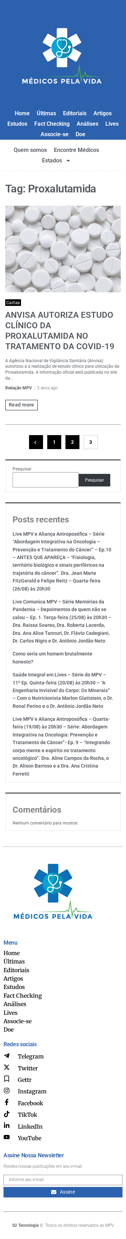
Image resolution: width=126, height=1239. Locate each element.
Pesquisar (22, 469)
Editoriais (74, 113)
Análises (87, 123)
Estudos (17, 123)
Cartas (13, 302)
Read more (21, 405)
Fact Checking (52, 123)
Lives (112, 123)
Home (22, 113)
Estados (52, 160)
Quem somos (30, 150)
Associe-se (55, 134)
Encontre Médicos (76, 150)
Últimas (46, 113)
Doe (80, 134)
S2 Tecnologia (25, 1225)
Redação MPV (18, 388)
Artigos (102, 113)
